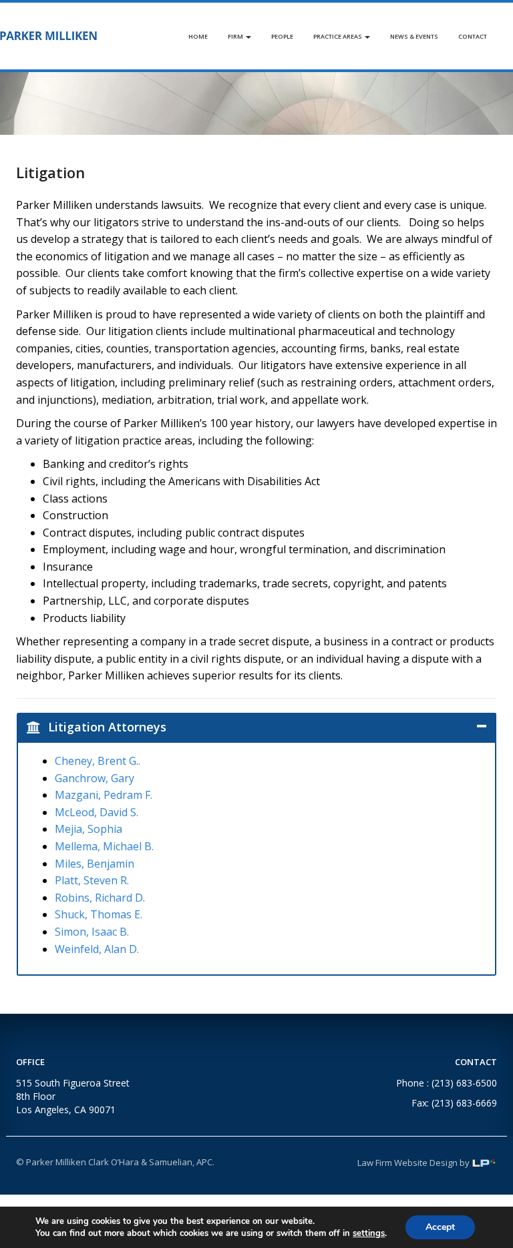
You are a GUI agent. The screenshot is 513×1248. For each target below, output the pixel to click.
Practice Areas (338, 36)
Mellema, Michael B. (104, 846)
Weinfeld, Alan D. (97, 949)
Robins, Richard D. (100, 897)
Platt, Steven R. (92, 880)
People (282, 36)
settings (369, 1233)
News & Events (414, 36)
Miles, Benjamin (94, 863)
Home (198, 36)
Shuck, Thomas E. (98, 914)
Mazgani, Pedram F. (103, 795)
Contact (472, 36)
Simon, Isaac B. (92, 931)
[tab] (256, 727)
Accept (440, 1227)
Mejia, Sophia (88, 829)
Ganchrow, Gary (94, 778)
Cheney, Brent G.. (97, 760)
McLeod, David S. (96, 812)
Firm (236, 36)
